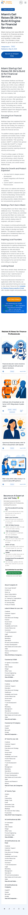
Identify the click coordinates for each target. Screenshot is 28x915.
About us (7, 592)
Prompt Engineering (10, 673)
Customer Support (10, 613)
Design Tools (8, 800)
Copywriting (8, 798)
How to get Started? (10, 588)
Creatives (7, 611)
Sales (6, 648)
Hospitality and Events (11, 626)
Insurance (8, 630)
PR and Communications (12, 642)
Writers (7, 653)
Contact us (8, 590)
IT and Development (10, 632)
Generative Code (9, 804)
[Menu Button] (25, 2)
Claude (7, 728)
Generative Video (9, 675)
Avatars (7, 794)
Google (7, 732)
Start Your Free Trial (14, 573)
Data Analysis (8, 667)
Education (7, 615)
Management (8, 636)
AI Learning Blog (9, 602)
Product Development (11, 644)
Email (6, 802)
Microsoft (7, 730)
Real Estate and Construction (13, 646)
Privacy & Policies (10, 604)
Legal (6, 634)
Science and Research (11, 651)
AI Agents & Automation (11, 662)
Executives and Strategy (11, 617)
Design (7, 669)
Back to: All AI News (9, 9)
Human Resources (10, 628)
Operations (8, 640)
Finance (13, 46)
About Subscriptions (10, 594)
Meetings (7, 808)
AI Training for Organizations (13, 598)
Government (12, 412)
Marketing (7, 638)
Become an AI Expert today (12, 55)
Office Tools (8, 671)
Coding (7, 664)
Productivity (8, 813)
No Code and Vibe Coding (12, 810)
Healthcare (8, 624)
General (9, 409)
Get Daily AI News (14, 299)
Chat (6, 796)
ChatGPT (7, 726)
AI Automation (9, 822)
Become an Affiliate (10, 600)
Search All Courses (10, 596)
